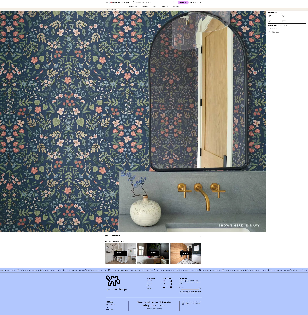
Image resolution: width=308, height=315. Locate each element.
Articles (154, 6)
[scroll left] (106, 236)
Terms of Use (186, 292)
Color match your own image (275, 32)
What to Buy (176, 6)
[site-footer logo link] (109, 302)
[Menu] (107, 2)
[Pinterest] (171, 284)
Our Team (149, 280)
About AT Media (110, 304)
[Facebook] (164, 284)
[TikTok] (171, 281)
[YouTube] (164, 287)
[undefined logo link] (119, 2)
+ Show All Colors (273, 28)
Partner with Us (110, 310)
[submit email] (198, 287)
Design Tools (164, 6)
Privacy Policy (195, 292)
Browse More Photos (112, 9)
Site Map (149, 288)
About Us (149, 283)
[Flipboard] (171, 287)
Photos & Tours (133, 6)
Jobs (107, 307)
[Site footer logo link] (125, 282)
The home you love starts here (25, 270)
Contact (149, 285)
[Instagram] (164, 281)
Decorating (145, 6)
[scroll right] (200, 236)
